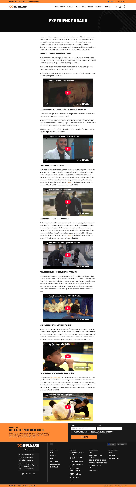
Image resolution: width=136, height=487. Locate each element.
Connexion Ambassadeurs (75, 474)
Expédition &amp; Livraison (95, 456)
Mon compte (93, 470)
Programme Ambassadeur (75, 469)
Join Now (84, 437)
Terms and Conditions (120, 485)
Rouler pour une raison (76, 458)
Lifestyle (54, 467)
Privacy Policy (108, 485)
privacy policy (109, 432)
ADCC (110, 453)
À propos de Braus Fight (77, 453)
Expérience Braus (76, 461)
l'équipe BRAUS (55, 377)
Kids (52, 458)
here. (38, 1)
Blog (72, 480)
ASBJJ (70, 182)
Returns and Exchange (98, 463)
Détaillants (74, 477)
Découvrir (73, 450)
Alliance (112, 455)
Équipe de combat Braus (76, 465)
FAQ (90, 453)
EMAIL (99, 425)
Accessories (55, 464)
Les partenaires (113, 450)
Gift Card (54, 461)
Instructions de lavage (95, 466)
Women (53, 455)
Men (51, 453)
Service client (93, 450)
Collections (54, 450)
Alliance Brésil (114, 458)
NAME (73, 425)
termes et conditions (97, 460)
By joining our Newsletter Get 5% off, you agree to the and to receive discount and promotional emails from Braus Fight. (94, 432)
